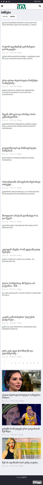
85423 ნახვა (18, 434)
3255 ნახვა (17, 221)
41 (19, 363)
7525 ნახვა (17, 289)
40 (15, 363)
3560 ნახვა (17, 255)
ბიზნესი (12, 16)
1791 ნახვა (17, 187)
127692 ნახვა (18, 401)
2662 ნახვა (17, 323)
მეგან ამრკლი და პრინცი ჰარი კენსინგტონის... (19, 115)
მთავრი (5, 16)
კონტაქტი (37, 1)
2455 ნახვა (17, 356)
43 (27, 363)
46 (38, 363)
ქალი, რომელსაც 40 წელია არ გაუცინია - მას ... (18, 284)
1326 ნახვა (17, 120)
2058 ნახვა (17, 86)
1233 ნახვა (17, 154)
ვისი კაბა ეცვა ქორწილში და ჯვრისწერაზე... (17, 352)
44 (30, 363)
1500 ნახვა (17, 52)
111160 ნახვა (18, 465)
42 (23, 363)
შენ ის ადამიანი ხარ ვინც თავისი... (21, 462)
